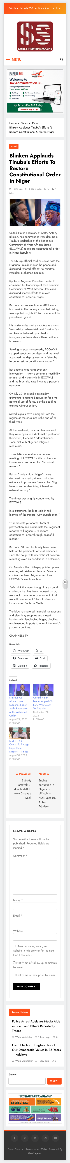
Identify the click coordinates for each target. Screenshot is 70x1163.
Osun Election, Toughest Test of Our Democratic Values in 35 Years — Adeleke (36, 1050)
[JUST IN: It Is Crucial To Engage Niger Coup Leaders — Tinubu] (19, 733)
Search (13, 1074)
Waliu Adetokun (24, 1037)
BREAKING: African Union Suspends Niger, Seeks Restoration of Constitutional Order (18, 706)
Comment (20, 856)
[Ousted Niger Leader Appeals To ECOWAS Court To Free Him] (43, 690)
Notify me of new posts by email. (36, 975)
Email (17, 916)
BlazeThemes (34, 1153)
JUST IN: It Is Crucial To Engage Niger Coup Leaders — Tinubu (19, 746)
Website (18, 931)
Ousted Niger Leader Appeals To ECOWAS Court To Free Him (43, 703)
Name (18, 900)
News (14, 146)
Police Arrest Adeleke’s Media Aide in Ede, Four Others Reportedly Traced (36, 1026)
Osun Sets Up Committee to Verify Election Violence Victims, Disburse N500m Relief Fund (27, 9)
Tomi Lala (18, 189)
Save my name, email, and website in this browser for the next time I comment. (33, 950)
